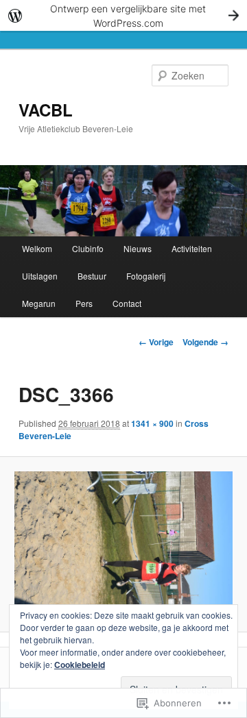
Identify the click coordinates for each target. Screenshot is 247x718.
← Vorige (156, 342)
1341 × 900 (152, 423)
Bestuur (92, 276)
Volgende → (205, 342)
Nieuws (138, 248)
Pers (84, 303)
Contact (127, 303)
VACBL (46, 109)
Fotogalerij (145, 276)
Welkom (37, 248)
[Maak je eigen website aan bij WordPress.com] (123, 15)
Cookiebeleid (79, 664)
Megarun (39, 303)
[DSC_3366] (123, 544)
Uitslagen (40, 276)
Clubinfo (88, 248)
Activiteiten (192, 248)
